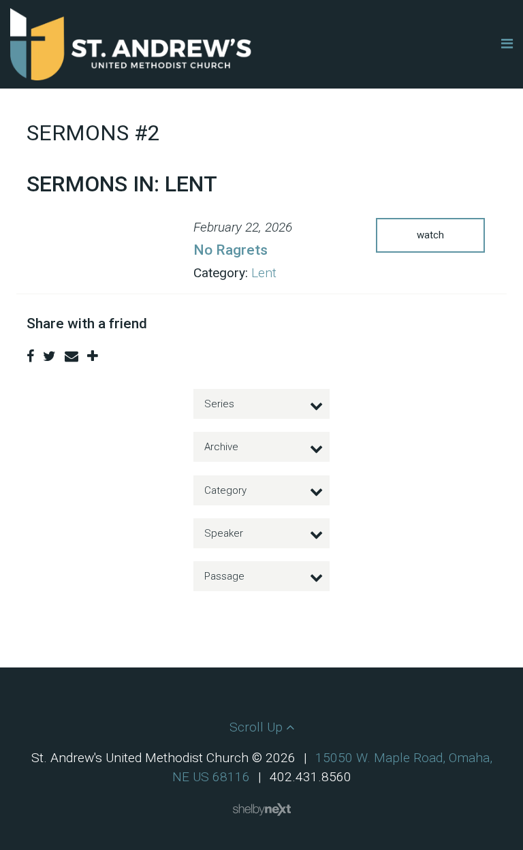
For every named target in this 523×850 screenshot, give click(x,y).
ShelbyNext (262, 810)
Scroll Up (257, 727)
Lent (263, 273)
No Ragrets (230, 250)
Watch (430, 235)
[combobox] (261, 404)
